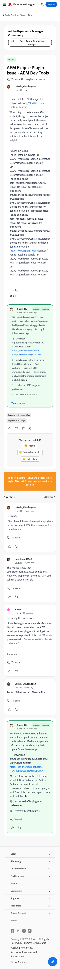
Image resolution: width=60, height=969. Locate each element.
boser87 (18, 609)
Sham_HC (22, 308)
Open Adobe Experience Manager (32, 42)
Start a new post (33, 481)
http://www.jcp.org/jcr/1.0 (24, 250)
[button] (18, 79)
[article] (30, 527)
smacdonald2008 (23, 559)
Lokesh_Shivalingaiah (25, 86)
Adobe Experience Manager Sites (18, 15)
